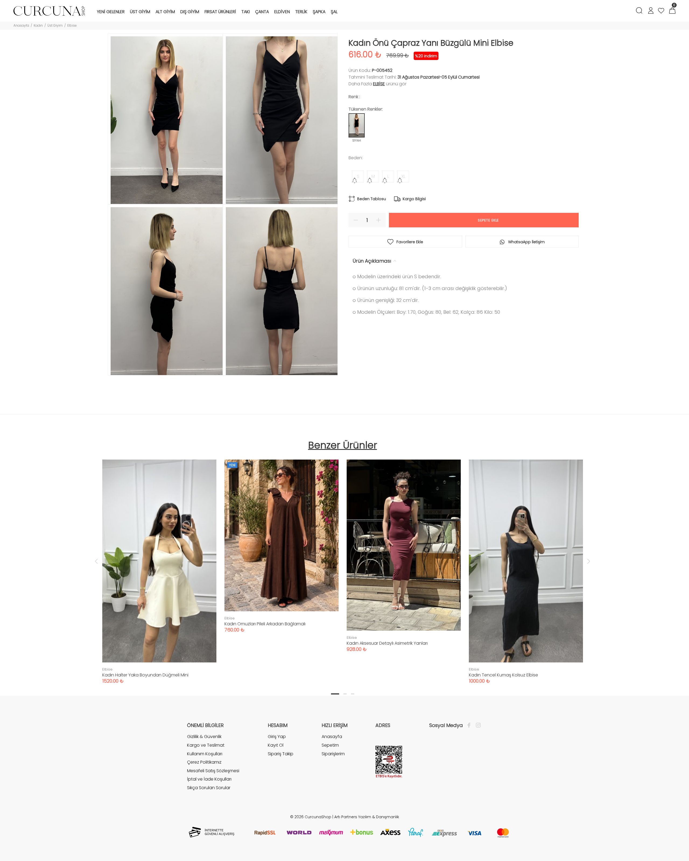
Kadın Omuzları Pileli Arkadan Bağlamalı (264, 624)
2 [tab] (345, 693)
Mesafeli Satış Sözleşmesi (213, 771)
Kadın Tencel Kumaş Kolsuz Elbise (503, 675)
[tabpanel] (159, 566)
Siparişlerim (333, 754)
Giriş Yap (277, 737)
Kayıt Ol (275, 745)
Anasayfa (21, 25)
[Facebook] (470, 725)
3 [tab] (352, 693)
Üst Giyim (55, 25)
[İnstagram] (477, 725)
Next (588, 561)
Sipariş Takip (280, 754)
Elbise (72, 25)
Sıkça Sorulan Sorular (208, 788)
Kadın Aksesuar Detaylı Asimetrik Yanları (387, 643)
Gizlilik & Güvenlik (204, 737)
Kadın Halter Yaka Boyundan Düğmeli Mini (145, 675)
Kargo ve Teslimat (205, 745)
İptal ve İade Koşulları (209, 779)
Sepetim (330, 745)
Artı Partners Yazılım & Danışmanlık (366, 817)
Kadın (38, 25)
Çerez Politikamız (204, 762)
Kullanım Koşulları (204, 754)
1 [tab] (335, 693)
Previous (96, 561)
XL (403, 176)
